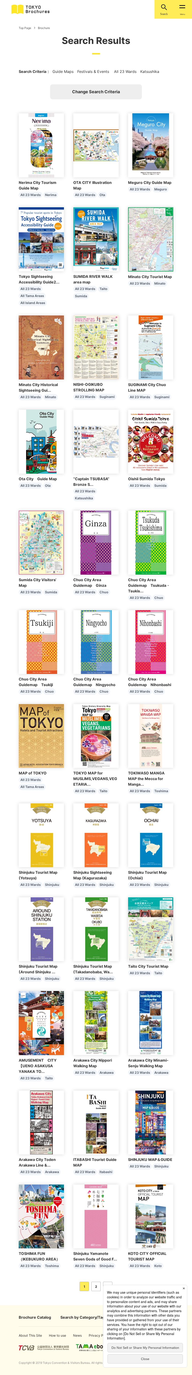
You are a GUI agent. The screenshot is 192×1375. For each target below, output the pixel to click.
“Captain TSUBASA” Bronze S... (91, 481)
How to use (55, 1335)
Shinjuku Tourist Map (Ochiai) (147, 875)
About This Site (26, 1335)
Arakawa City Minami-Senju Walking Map (148, 1063)
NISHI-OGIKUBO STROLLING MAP (88, 387)
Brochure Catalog (35, 1317)
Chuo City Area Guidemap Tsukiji (36, 682)
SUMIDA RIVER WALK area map (93, 279)
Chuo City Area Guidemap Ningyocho (94, 682)
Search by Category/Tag (82, 1317)
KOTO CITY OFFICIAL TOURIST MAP (147, 1256)
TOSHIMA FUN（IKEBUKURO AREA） (39, 1256)
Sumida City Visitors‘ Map (37, 582)
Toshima (161, 791)
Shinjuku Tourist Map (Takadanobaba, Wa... (93, 969)
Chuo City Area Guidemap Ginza (89, 582)
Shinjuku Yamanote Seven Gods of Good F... (95, 1256)
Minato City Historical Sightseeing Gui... (38, 387)
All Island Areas (32, 303)
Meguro (160, 189)
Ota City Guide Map (38, 478)
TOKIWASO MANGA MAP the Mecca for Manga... (146, 779)
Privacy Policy (96, 1335)
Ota (102, 195)
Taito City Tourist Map (148, 966)
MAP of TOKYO (33, 773)
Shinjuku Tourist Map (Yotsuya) (38, 875)
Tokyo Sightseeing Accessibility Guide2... (39, 279)
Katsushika (84, 498)
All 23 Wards (30, 195)
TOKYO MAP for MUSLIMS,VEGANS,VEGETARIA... (95, 779)
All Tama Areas (32, 296)
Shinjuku (52, 885)
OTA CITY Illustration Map (92, 185)
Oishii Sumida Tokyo (146, 478)
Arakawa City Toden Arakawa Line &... (37, 1162)
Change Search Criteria (96, 91)
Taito (103, 289)
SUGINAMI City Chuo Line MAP (147, 387)
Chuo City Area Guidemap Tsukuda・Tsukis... (149, 585)
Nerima (50, 195)
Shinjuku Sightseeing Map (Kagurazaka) (92, 875)
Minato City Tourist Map (150, 276)
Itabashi (106, 1172)
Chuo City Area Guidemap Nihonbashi (149, 682)
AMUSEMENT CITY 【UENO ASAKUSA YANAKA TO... (38, 1066)
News (77, 1335)
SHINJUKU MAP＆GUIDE (150, 1159)
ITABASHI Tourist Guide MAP (95, 1162)
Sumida (81, 296)
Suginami (107, 397)
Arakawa (107, 1072)
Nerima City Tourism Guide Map (37, 185)
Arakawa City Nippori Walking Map (92, 1063)
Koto (158, 1266)
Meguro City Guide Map (149, 182)
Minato (160, 283)
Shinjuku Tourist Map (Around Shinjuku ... (38, 969)
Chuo (104, 592)
